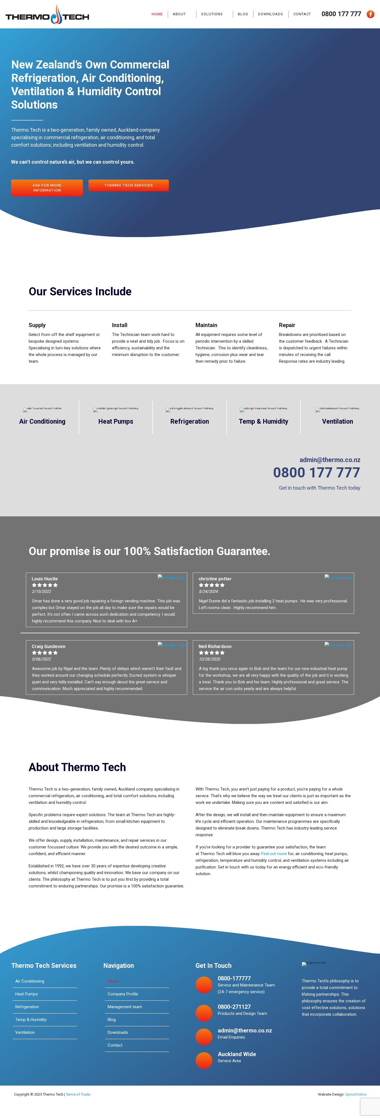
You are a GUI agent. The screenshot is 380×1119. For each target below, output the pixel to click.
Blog (243, 14)
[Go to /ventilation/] (337, 417)
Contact (302, 14)
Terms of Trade (78, 1094)
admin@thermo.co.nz (330, 460)
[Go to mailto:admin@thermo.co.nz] (236, 1036)
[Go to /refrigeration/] (190, 417)
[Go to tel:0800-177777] (236, 986)
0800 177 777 (341, 14)
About (179, 14)
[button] (47, 188)
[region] (286, 142)
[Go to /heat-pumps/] (116, 417)
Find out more (274, 853)
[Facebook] (370, 14)
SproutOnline (355, 1094)
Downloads (270, 14)
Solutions (212, 14)
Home (157, 14)
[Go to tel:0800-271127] (236, 1012)
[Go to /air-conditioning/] (42, 417)
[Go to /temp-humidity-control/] (264, 417)
